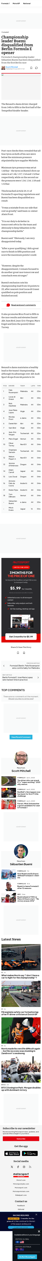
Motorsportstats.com (21, 1191)
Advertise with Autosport (21, 1217)
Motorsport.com (21, 1188)
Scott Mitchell (12, 67)
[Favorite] (31, 68)
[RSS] (30, 1167)
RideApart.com (21, 1195)
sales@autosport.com (21, 1224)
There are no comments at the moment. (21, 697)
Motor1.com (21, 1180)
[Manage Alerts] (24, 652)
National (26, 3)
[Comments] (37, 68)
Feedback (21, 1205)
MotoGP (16, 3)
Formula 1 (5, 3)
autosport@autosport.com (21, 1213)
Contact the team (21, 1220)
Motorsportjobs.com (21, 1184)
